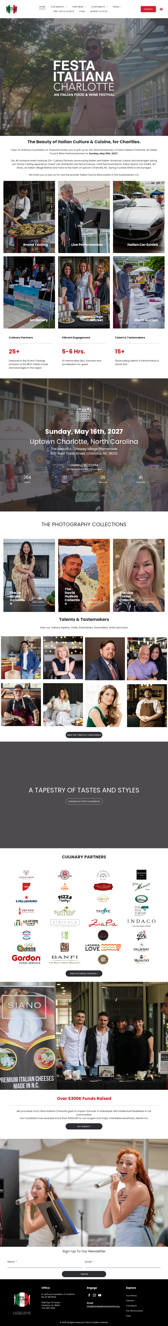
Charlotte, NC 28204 (50, 1305)
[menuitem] (42, 6)
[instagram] (94, 1295)
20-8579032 (50, 1297)
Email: (88, 1261)
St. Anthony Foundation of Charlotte (58, 1294)
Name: (11, 1261)
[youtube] (99, 1295)
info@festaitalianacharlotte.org (103, 1306)
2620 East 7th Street (50, 1302)
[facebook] (89, 1295)
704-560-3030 (48, 1308)
